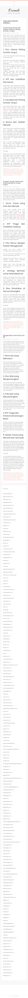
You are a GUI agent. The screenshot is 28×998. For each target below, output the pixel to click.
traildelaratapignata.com (8, 923)
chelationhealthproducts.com (9, 897)
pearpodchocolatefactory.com (9, 937)
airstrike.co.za (6, 644)
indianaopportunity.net (8, 882)
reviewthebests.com (7, 885)
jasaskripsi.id (6, 911)
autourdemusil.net (7, 734)
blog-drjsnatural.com (7, 894)
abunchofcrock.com (7, 746)
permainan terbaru (7, 175)
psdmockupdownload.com (9, 830)
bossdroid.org (6, 534)
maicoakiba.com (6, 601)
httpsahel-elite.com (7, 888)
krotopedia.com (6, 914)
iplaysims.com (6, 728)
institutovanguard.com (8, 862)
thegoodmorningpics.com (8, 879)
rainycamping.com (7, 673)
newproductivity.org (7, 702)
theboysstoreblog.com (8, 781)
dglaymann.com (6, 775)
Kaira (18, 996)
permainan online (18, 173)
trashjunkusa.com (7, 816)
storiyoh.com (6, 546)
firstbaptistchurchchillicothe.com (10, 708)
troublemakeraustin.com (8, 789)
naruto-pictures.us (7, 604)
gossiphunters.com (7, 967)
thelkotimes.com (6, 975)
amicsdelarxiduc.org (7, 839)
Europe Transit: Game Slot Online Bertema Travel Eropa (13, 183)
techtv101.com (6, 618)
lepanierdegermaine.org (8, 537)
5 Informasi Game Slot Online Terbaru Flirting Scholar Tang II (12, 29)
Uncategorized (9, 172)
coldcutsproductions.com (8, 685)
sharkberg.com (6, 758)
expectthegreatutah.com (8, 676)
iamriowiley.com (6, 871)
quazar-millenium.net (7, 612)
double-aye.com (6, 656)
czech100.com (6, 740)
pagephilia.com (6, 891)
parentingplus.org (7, 691)
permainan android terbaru (9, 478)
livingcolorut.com (7, 662)
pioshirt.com (5, 798)
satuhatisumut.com (7, 969)
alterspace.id (6, 908)
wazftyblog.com (6, 906)
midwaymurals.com (7, 784)
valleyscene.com (6, 720)
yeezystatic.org (6, 641)
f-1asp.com (5, 566)
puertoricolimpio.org (7, 493)
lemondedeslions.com (8, 592)
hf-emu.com (5, 578)
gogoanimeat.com (7, 946)
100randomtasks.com (8, 705)
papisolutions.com (7, 499)
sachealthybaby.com (7, 929)
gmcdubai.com (6, 760)
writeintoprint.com (7, 856)
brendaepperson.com (7, 772)
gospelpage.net (6, 540)
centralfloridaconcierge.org (9, 723)
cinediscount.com (7, 554)
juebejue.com (6, 525)
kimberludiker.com (7, 795)
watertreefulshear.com (8, 508)
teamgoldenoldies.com (8, 949)
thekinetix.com (6, 810)
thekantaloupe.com (7, 624)
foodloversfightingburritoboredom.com (11, 821)
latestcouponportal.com (8, 688)
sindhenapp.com (6, 955)
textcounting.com (7, 964)
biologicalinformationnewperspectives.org (12, 778)
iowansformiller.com (7, 670)
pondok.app (5, 609)
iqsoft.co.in (5, 583)
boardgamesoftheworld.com (9, 514)
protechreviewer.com (7, 804)
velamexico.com (6, 853)
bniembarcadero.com (7, 682)
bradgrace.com (6, 737)
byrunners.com (6, 755)
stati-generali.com (7, 792)
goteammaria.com (7, 699)
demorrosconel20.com (8, 511)
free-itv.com (5, 711)
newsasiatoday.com (7, 903)
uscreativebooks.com (7, 659)
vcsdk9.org (5, 633)
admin (17, 33)
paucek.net (5, 543)
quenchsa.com (6, 752)
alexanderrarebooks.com (8, 505)
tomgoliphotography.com (8, 932)
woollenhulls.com (7, 731)
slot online (18, 175)
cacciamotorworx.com (8, 549)
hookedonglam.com (7, 845)
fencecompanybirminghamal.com (10, 874)
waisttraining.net (6, 850)
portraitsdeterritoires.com (8, 836)
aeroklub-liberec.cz (7, 650)
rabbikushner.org (6, 531)
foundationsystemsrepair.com (9, 519)
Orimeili (14, 10)
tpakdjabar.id (6, 917)
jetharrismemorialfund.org (9, 743)
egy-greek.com (6, 563)
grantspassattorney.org (8, 961)
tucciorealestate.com (7, 833)
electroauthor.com (7, 668)
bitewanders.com (7, 813)
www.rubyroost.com (7, 859)
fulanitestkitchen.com (7, 801)
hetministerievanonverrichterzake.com (11, 842)
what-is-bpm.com (7, 679)
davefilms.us (5, 560)
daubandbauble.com (7, 557)
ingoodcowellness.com (8, 496)
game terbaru (17, 326)
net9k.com (5, 607)
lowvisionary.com (7, 595)
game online (10, 173)
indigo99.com (6, 900)
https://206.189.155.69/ (8, 827)
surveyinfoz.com (6, 522)
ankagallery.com (6, 766)
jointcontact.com (7, 714)
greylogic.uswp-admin (8, 572)
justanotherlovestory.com (8, 589)
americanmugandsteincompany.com (11, 749)
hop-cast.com (6, 697)
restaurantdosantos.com (8, 952)
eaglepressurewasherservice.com (10, 665)
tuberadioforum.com (7, 630)
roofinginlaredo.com (7, 877)
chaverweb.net (6, 769)
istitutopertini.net (6, 586)
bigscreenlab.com (7, 517)
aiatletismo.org (6, 818)
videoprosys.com (7, 636)
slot (14, 175)
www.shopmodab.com (8, 865)
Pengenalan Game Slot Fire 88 (13, 336)
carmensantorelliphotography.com (10, 787)
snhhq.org (5, 935)
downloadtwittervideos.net (9, 926)
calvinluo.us (5, 694)
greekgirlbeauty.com (7, 502)
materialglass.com (7, 848)
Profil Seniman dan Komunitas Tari (11, 170)
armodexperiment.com (8, 824)
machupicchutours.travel (8, 598)
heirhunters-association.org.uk (9, 575)
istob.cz (4, 653)
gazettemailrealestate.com (9, 569)
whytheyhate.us (6, 638)
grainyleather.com (7, 807)
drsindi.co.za (5, 647)
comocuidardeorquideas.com (9, 868)
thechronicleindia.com (8, 621)
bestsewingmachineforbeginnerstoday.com (12, 763)
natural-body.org (6, 717)
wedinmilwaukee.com (8, 972)
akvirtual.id (5, 920)
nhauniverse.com (7, 943)
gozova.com (5, 958)
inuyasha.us (5, 580)
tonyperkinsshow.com (8, 627)
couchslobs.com (6, 726)
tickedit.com (5, 528)
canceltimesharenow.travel (9, 551)
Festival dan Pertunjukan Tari (15, 168)
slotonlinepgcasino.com (8, 615)
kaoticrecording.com (7, 940)
